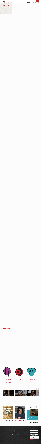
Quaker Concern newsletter (15, 432)
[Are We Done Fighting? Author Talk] (11, 338)
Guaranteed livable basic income (32, 381)
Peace (12, 429)
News (3, 437)
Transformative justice (14, 430)
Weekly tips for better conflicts (18, 420)
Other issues (13, 431)
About (22, 427)
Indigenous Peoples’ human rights (16, 428)
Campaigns (4, 428)
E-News (13, 433)
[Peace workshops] (11, 354)
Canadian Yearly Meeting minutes (16, 439)
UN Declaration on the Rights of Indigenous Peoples (8, 384)
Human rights (20, 381)
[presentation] (36, 389)
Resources (13, 427)
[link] (7, 372)
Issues (4, 427)
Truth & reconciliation (8, 382)
